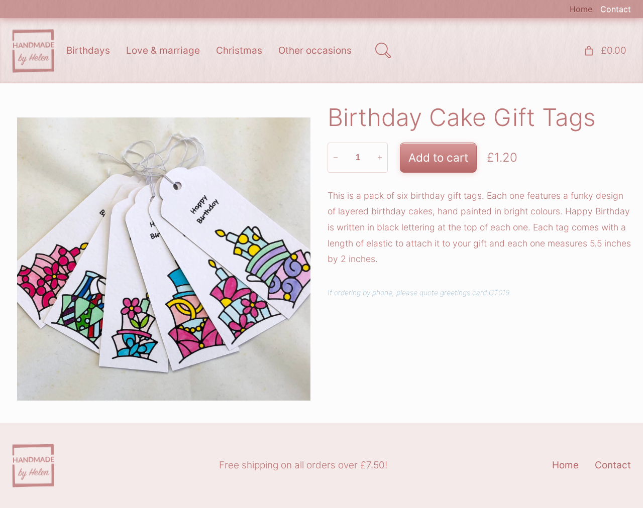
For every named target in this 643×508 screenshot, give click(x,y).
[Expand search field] (383, 51)
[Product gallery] (163, 259)
